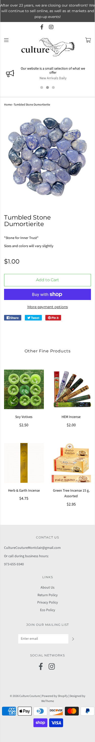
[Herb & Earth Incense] (24, 463)
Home (8, 105)
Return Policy (47, 595)
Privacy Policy (47, 602)
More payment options (47, 307)
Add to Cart (47, 279)
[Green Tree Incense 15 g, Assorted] (71, 463)
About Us (47, 587)
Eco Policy (47, 610)
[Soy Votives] (24, 389)
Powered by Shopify (55, 696)
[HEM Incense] (71, 389)
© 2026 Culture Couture (25, 696)
